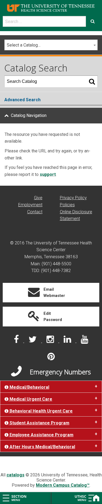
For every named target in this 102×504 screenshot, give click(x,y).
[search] (44, 21)
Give (38, 197)
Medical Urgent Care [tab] (30, 399)
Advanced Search (22, 99)
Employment (30, 204)
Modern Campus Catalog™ (62, 485)
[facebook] (17, 340)
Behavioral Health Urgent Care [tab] (40, 411)
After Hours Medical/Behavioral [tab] (41, 446)
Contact (34, 211)
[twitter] (33, 340)
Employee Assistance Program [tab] (40, 434)
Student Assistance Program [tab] (38, 423)
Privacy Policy (73, 197)
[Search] (92, 81)
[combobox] (51, 45)
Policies (67, 204)
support (48, 174)
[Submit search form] (92, 21)
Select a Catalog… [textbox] (24, 45)
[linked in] (67, 340)
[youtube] (84, 340)
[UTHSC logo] (51, 7)
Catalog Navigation (29, 115)
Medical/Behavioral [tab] (28, 387)
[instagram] (50, 340)
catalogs (15, 474)
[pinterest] (51, 358)
